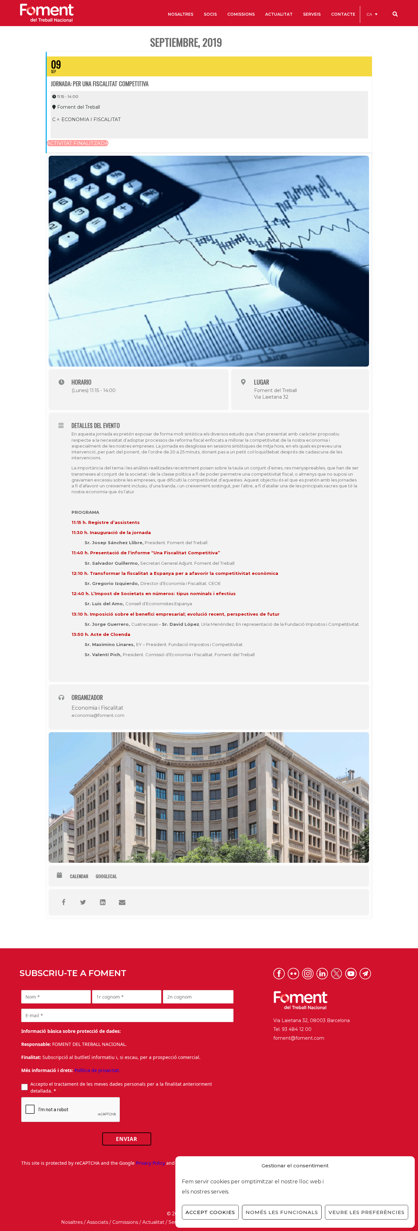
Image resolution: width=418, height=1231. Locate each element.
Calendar (79, 876)
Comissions (125, 1222)
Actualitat (153, 1222)
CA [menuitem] (369, 14)
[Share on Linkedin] (102, 902)
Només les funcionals (282, 1212)
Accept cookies (210, 1212)
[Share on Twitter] (83, 902)
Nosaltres (72, 1222)
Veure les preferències (367, 1212)
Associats (97, 1222)
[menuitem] (372, 14)
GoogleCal (106, 876)
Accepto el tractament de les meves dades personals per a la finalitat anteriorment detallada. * (121, 1087)
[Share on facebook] (63, 902)
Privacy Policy (150, 1163)
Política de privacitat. (97, 1070)
